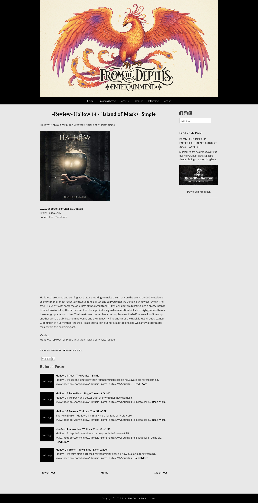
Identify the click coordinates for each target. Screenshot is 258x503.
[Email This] (43, 359)
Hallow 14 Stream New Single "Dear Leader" (82, 449)
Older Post (160, 472)
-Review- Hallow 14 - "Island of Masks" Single (104, 114)
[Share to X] (50, 359)
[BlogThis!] (46, 359)
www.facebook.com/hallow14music (61, 208)
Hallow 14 (56, 350)
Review (79, 350)
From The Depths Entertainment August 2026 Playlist (198, 143)
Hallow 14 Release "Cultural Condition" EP (81, 411)
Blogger (205, 191)
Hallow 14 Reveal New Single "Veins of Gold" (83, 393)
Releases (138, 100)
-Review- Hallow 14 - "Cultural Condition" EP (83, 429)
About (167, 100)
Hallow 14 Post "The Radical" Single (77, 375)
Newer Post (48, 472)
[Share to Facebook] (53, 359)
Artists (125, 100)
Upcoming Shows (107, 100)
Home (90, 100)
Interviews (153, 100)
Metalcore (68, 350)
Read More (140, 383)
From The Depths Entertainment (138, 498)
